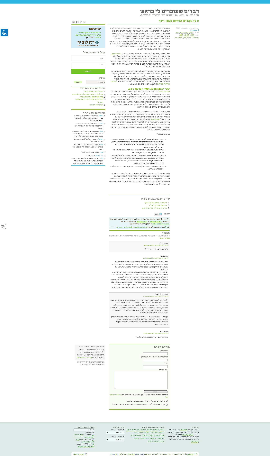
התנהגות (147, 433)
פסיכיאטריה (144, 438)
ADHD (186, 35)
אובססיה (196, 38)
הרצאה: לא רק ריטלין (158, 205)
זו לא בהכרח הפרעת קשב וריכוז (179, 20)
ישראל (100, 139)
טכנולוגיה (137, 436)
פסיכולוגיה (160, 438)
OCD (192, 35)
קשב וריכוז (179, 32)
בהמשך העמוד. (164, 238)
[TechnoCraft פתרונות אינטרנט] (86, 454)
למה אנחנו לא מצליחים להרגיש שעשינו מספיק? (89, 101)
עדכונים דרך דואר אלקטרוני (84, 436)
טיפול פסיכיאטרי (147, 436)
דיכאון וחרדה (188, 32)
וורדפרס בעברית (115, 454)
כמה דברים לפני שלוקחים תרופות (91, 97)
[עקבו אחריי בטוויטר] (73, 22)
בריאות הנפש (141, 430)
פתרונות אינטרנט (79, 454)
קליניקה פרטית (188, 434)
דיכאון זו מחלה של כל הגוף (155, 202)
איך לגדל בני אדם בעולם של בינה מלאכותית (87, 94)
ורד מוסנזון (99, 155)
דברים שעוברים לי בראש (135, 454)
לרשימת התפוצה (141, 227)
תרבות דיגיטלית (158, 441)
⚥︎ (3, 226)
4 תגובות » (194, 30)
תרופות (150, 441)
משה (101, 124)
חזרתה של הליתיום (96, 105)
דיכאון (129, 430)
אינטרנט (156, 430)
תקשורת (136, 438)
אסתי (101, 116)
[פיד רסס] (81, 22)
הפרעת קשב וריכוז (157, 433)
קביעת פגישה (142, 222)
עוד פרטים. (195, 441)
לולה (101, 131)
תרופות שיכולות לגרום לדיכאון (154, 208)
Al (102, 158)
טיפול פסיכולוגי (159, 436)
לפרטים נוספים (155, 222)
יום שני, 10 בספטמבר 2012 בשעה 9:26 (156, 245)
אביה (101, 145)
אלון (101, 152)
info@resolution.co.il (161, 224)
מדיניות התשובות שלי (84, 358)
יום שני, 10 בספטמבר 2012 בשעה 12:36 (155, 258)
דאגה (134, 430)
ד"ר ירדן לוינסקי (192, 454)
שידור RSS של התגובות (86, 447)
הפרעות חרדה (164, 92)
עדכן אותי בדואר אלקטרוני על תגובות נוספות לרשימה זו (146, 401)
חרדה (189, 38)
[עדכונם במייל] (84, 22)
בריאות (149, 430)
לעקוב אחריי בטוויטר (124, 227)
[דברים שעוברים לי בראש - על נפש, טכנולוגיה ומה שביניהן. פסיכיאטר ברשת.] (169, 12)
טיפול (136, 433)
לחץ (184, 38)
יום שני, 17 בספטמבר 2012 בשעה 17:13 (155, 296)
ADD (181, 35)
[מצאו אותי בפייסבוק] (77, 22)
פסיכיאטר (178, 38)
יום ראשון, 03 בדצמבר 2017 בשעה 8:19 (156, 333)
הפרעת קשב (116, 54)
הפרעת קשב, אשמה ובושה (93, 91)
